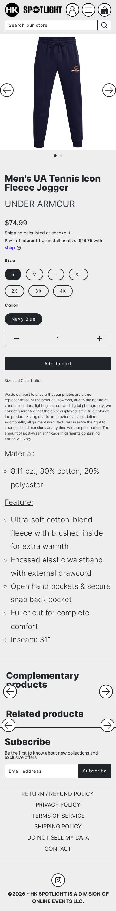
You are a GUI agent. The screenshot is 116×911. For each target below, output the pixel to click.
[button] (10, 691)
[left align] (7, 90)
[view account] (72, 10)
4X (63, 291)
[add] (99, 338)
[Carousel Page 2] (61, 155)
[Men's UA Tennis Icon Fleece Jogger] (58, 92)
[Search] (104, 25)
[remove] (16, 338)
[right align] (109, 90)
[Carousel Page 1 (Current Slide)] (55, 155)
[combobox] (51, 25)
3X (38, 291)
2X (14, 291)
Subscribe (95, 770)
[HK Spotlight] (12, 9)
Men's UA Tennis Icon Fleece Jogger (53, 182)
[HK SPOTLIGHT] (42, 9)
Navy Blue (23, 319)
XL (78, 274)
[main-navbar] (88, 10)
